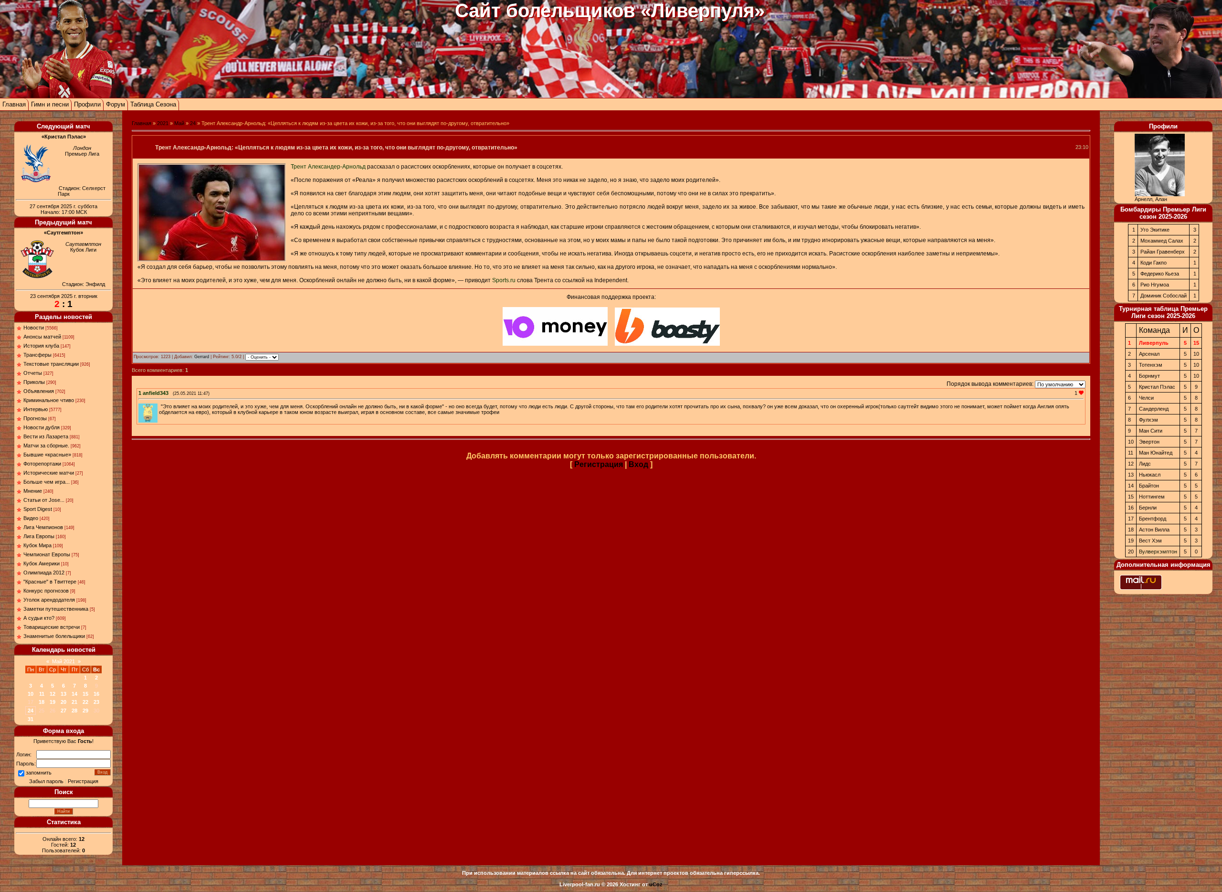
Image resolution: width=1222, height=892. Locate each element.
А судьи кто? (38, 618)
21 (74, 702)
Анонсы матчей (42, 337)
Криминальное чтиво (48, 400)
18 (41, 702)
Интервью (35, 409)
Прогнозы (35, 418)
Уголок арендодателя (49, 600)
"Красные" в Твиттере (49, 581)
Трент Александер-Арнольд (328, 166)
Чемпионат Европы (46, 554)
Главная (14, 104)
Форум (115, 104)
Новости (33, 327)
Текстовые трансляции (51, 364)
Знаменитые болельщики (54, 636)
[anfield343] (160, 406)
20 (63, 702)
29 (85, 710)
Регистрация (83, 781)
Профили (87, 104)
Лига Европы (38, 536)
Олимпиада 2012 (43, 572)
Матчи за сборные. (46, 445)
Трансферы (37, 355)
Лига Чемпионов (43, 527)
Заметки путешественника (55, 609)
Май (179, 123)
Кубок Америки (41, 563)
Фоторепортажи (42, 464)
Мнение (32, 491)
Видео (30, 518)
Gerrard (201, 356)
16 (96, 694)
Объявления (38, 391)
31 (30, 719)
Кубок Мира (37, 545)
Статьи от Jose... (43, 500)
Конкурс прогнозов (46, 591)
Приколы (34, 382)
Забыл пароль (46, 781)
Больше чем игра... (46, 482)
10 (30, 694)
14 (74, 694)
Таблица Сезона (153, 104)
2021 (163, 123)
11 (41, 694)
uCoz (656, 884)
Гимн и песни (50, 104)
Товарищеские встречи (51, 627)
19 (52, 702)
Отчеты (32, 373)
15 (85, 694)
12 (52, 694)
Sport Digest (37, 509)
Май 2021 (63, 661)
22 (85, 702)
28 (74, 710)
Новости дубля (41, 427)
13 (63, 694)
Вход (638, 464)
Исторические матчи (48, 473)
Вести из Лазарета (45, 436)
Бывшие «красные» (47, 454)
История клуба (41, 346)
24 (30, 710)
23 (96, 702)
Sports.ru (504, 280)
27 (63, 710)
